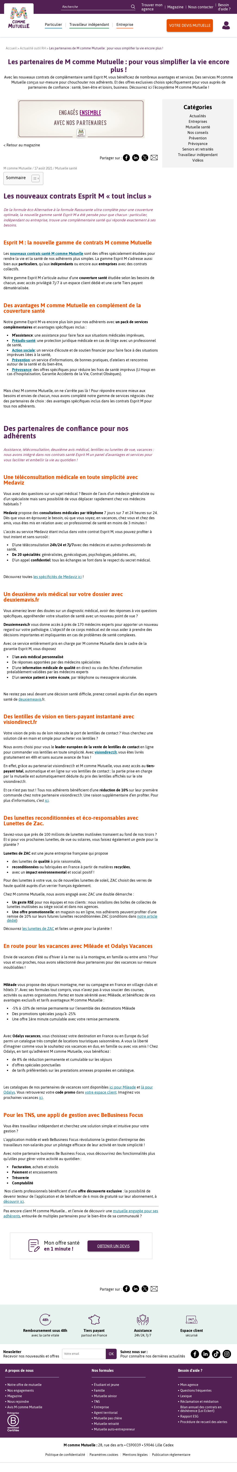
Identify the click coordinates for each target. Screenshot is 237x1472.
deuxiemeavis (30, 699)
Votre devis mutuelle (190, 25)
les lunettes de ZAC (38, 928)
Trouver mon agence (151, 7)
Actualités (198, 116)
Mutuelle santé (66, 168)
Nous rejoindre (18, 1401)
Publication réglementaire (171, 1455)
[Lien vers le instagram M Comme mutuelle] (227, 1354)
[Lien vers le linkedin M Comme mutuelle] (205, 1354)
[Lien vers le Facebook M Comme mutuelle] (126, 160)
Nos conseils (197, 132)
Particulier (53, 24)
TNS (97, 1401)
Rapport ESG (189, 1416)
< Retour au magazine (21, 145)
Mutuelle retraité (106, 1424)
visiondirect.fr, (106, 752)
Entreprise (124, 24)
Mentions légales (135, 1455)
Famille (99, 1390)
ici (47, 800)
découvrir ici (13, 1201)
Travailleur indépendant (89, 24)
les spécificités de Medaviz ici (57, 577)
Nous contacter (200, 7)
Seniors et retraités (197, 149)
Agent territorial (106, 1413)
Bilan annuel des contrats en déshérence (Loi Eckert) (200, 1409)
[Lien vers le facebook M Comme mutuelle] (195, 1354)
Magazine (175, 7)
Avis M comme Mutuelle (24, 1407)
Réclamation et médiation (199, 1401)
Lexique (186, 1396)
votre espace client (100, 1092)
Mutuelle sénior (105, 1396)
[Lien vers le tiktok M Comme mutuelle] (216, 1354)
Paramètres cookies (104, 1455)
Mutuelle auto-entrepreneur (114, 1429)
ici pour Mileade (122, 1087)
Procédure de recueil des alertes (203, 1422)
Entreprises (198, 121)
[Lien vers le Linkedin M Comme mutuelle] (135, 160)
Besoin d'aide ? (224, 7)
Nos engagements (20, 1390)
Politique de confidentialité (65, 1455)
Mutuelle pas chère (108, 1418)
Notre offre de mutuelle (24, 1385)
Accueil (11, 48)
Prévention (198, 138)
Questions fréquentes (196, 1390)
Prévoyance (198, 144)
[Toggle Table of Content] (33, 178)
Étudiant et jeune (106, 1385)
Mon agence (189, 1385)
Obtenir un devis (113, 1246)
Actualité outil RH (33, 48)
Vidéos (197, 160)
